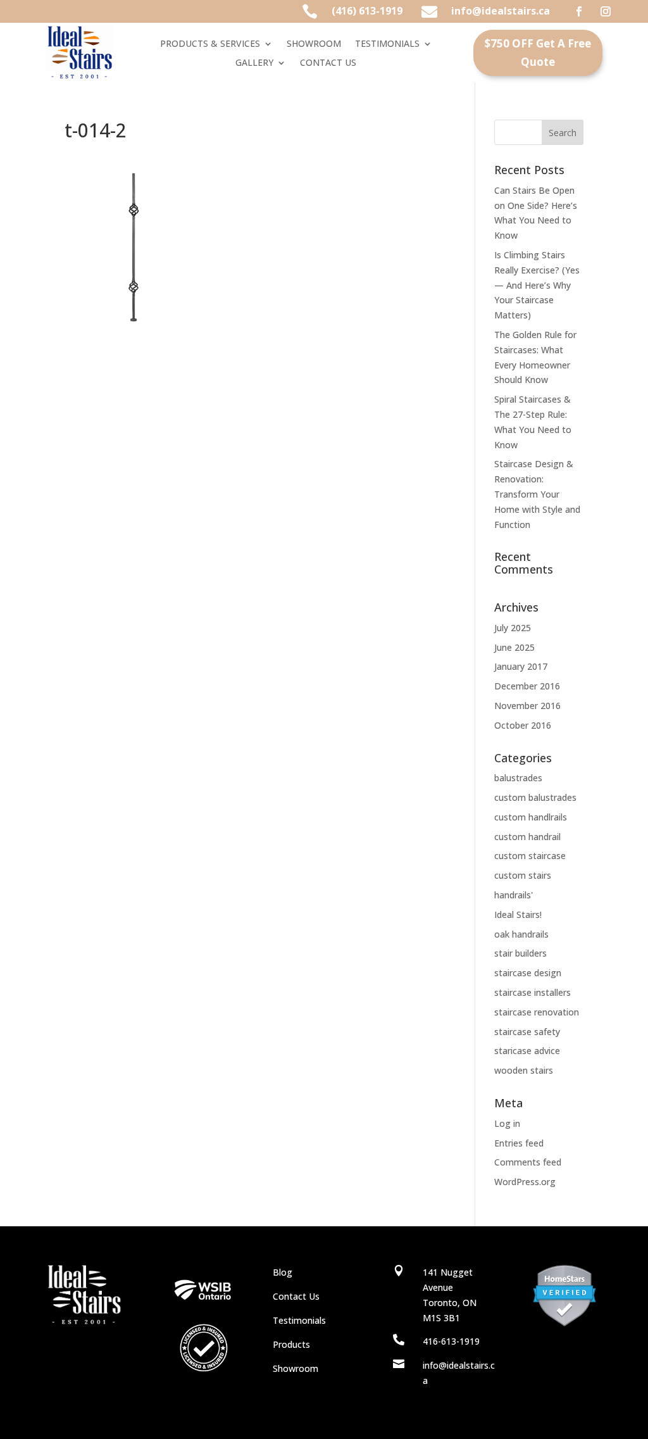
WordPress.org (525, 1182)
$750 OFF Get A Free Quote (538, 52)
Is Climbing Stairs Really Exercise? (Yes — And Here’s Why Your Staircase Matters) (537, 285)
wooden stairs (523, 1070)
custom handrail (527, 837)
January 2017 (520, 666)
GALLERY (254, 63)
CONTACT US (328, 63)
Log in (507, 1123)
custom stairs (522, 875)
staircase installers (532, 992)
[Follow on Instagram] (605, 11)
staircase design (527, 973)
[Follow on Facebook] (579, 11)
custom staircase (530, 856)
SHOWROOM (314, 44)
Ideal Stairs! (518, 914)
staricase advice (527, 1051)
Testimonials (299, 1320)
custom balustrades (535, 797)
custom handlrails (530, 817)
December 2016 (527, 686)
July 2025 (512, 628)
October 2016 (522, 725)
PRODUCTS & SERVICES (210, 44)
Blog (282, 1272)
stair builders (520, 953)
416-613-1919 (451, 1341)
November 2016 (527, 706)
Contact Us (296, 1296)
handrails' (513, 895)
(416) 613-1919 (367, 11)
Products (291, 1344)
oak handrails (521, 934)
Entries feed (519, 1143)
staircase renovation (536, 1012)
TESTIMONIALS (387, 44)
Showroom (295, 1368)
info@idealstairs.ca (500, 11)
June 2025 (514, 647)
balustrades (518, 778)
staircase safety (527, 1032)
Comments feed (527, 1162)
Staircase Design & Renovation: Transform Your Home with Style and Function (537, 494)
